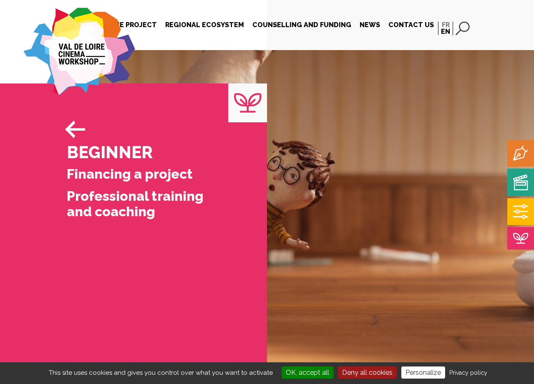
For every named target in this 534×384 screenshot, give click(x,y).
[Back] (69, 123)
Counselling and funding (301, 25)
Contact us (411, 25)
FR (446, 25)
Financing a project (130, 174)
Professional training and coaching (135, 203)
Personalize (423, 372)
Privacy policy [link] (468, 372)
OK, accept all (307, 372)
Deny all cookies (367, 372)
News (370, 25)
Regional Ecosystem (204, 25)
